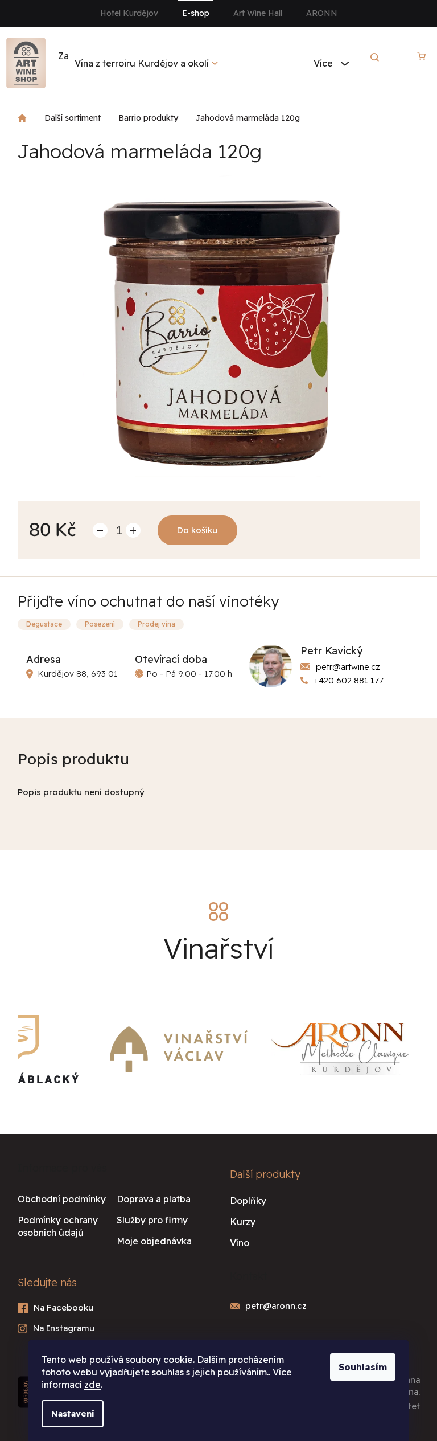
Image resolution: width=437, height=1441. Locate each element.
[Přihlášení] (393, 56)
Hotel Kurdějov (129, 13)
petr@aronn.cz (276, 1305)
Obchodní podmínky (62, 1199)
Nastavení (72, 1413)
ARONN (321, 13)
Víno (239, 1242)
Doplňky (248, 1200)
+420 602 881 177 (349, 680)
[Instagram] (113, 1328)
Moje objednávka (154, 1241)
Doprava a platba (154, 1199)
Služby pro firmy (152, 1220)
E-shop (195, 13)
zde (92, 1384)
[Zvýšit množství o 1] (133, 530)
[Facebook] (113, 1308)
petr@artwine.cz (348, 666)
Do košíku (197, 530)
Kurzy (242, 1221)
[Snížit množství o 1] (100, 530)
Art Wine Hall (257, 13)
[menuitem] (146, 63)
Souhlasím (363, 1367)
